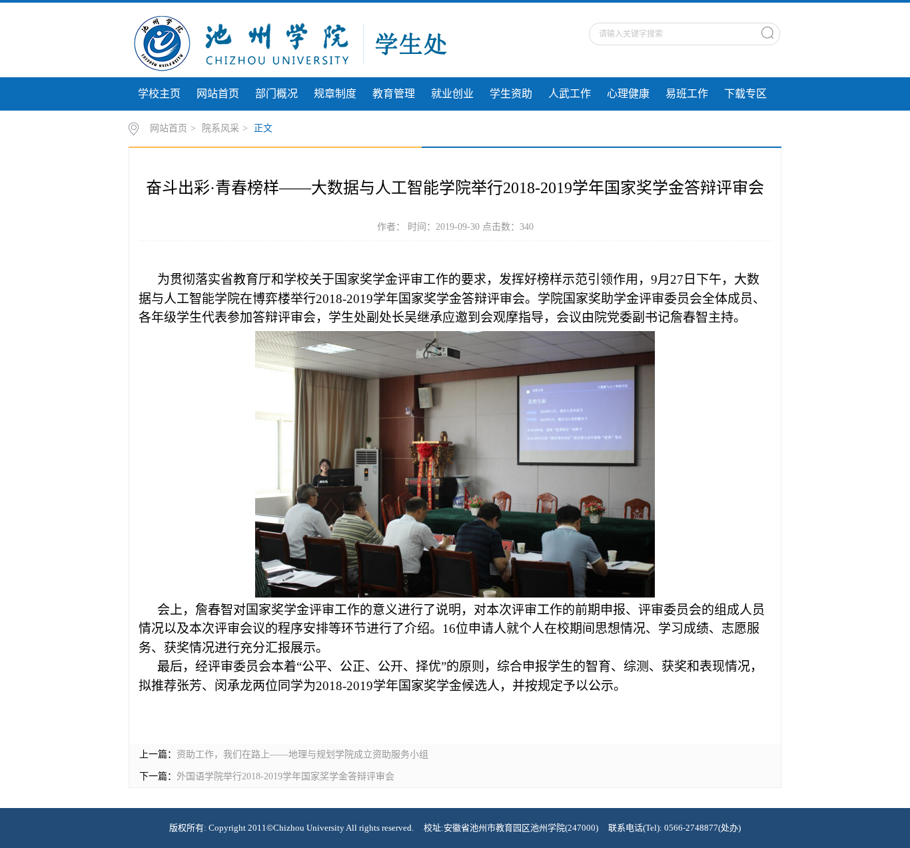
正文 (263, 128)
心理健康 (628, 93)
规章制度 (335, 93)
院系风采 (220, 128)
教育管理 (393, 93)
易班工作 (687, 93)
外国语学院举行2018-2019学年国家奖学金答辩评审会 (285, 776)
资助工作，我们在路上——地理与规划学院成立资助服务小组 (302, 754)
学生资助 (511, 93)
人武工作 (569, 93)
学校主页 (159, 93)
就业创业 (452, 93)
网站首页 (218, 93)
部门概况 (276, 93)
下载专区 (745, 93)
